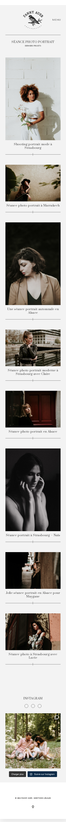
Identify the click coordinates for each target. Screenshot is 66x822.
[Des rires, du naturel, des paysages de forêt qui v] (33, 740)
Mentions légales (42, 798)
